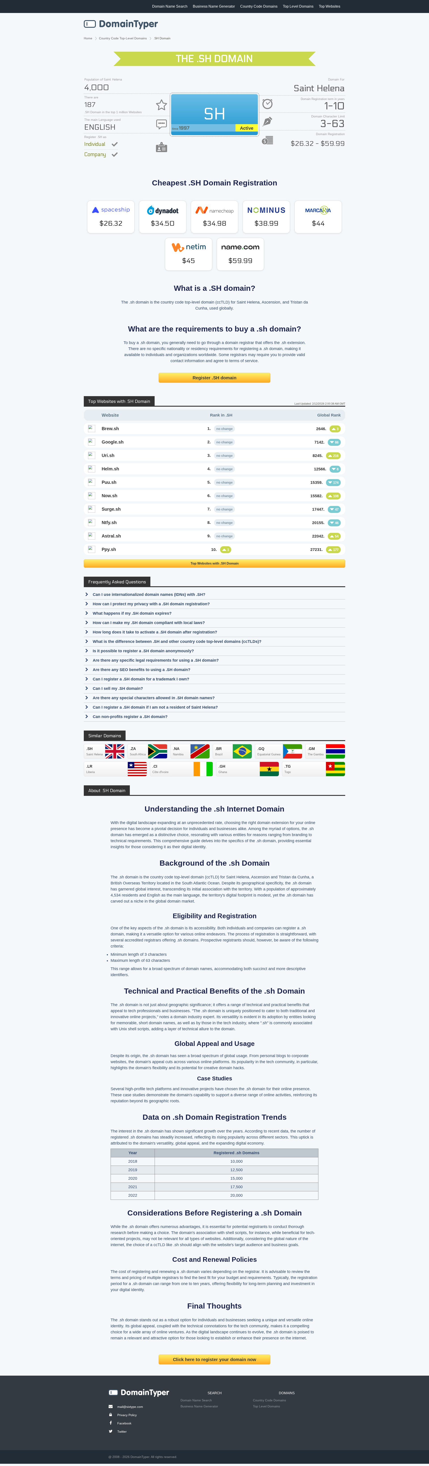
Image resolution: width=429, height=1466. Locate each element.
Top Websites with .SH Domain (215, 563)
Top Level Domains (298, 6)
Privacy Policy (127, 1415)
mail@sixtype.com (130, 1407)
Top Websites (329, 6)
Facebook (124, 1423)
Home (88, 38)
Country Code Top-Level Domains (123, 38)
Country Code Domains (259, 6)
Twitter (122, 1431)
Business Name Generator (214, 6)
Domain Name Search (169, 6)
